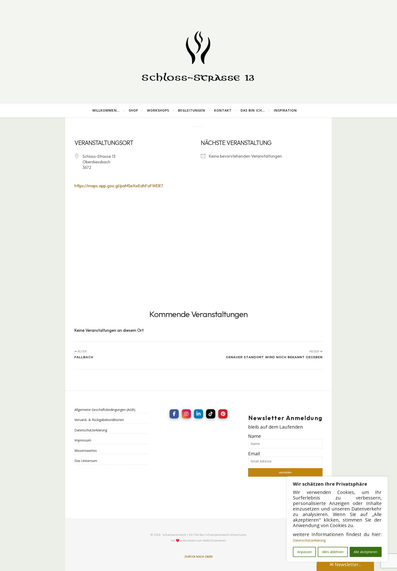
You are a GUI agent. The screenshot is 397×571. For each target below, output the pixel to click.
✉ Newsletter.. (345, 564)
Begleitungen (191, 110)
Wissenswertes (85, 450)
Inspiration (285, 110)
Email (254, 453)
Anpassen (304, 552)
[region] (337, 519)
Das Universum (85, 461)
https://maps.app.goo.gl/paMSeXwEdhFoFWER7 (118, 185)
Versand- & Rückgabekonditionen (99, 420)
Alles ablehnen (332, 552)
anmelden (285, 472)
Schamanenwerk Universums (226, 535)
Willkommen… (106, 110)
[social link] (174, 413)
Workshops (158, 110)
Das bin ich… (253, 110)
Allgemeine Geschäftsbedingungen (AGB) (104, 409)
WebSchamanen (214, 540)
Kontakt (223, 110)
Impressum (82, 440)
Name (254, 436)
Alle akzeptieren (365, 552)
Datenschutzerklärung (309, 540)
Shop (133, 110)
